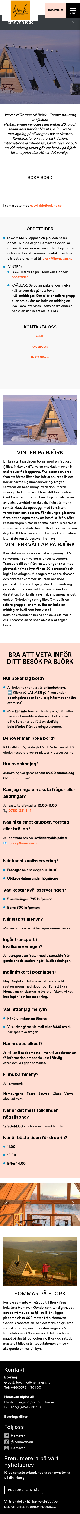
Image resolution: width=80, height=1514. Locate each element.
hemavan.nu (55, 10)
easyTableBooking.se (46, 205)
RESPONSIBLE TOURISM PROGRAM (30, 1507)
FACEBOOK (40, 347)
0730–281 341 (20, 811)
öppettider (20, 277)
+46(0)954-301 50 (26, 1388)
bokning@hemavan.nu (33, 1382)
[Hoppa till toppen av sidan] (20, 10)
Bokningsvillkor (16, 1417)
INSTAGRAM (40, 357)
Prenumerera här (23, 1490)
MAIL (40, 336)
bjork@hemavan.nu (57, 258)
